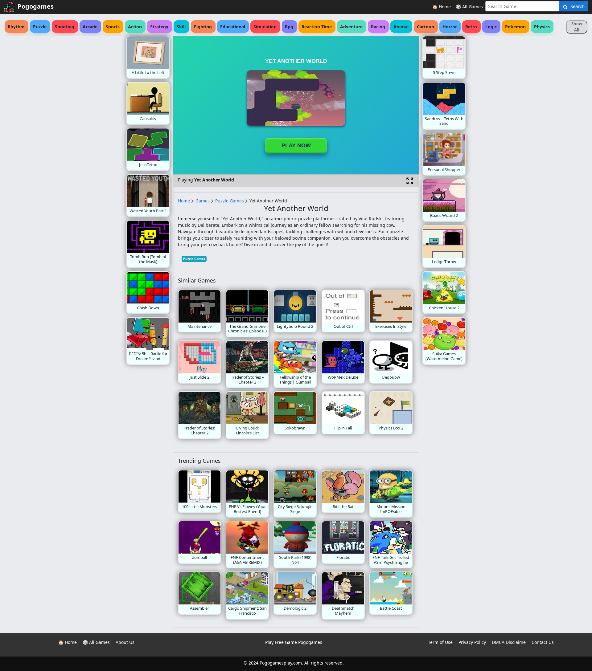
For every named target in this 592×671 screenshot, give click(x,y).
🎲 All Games (469, 7)
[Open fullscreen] (409, 181)
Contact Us (543, 642)
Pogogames (36, 6)
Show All (576, 27)
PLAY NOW (296, 145)
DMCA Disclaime (509, 642)
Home (184, 201)
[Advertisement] (77, 128)
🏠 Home (441, 7)
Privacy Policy (472, 642)
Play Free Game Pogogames (293, 642)
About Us (125, 642)
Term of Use (440, 642)
